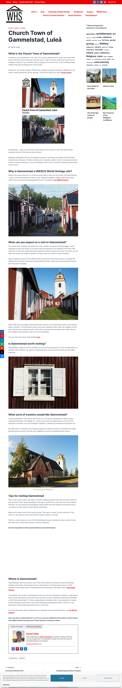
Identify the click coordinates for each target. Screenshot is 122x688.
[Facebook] (97, 2)
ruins (100, 56)
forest (99, 40)
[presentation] (93, 76)
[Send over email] (2, 344)
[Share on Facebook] (2, 332)
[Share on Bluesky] (2, 356)
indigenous (90, 47)
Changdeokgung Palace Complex (68, 669)
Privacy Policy (40, 2)
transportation (89, 62)
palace (96, 53)
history (22, 658)
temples (104, 59)
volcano (96, 65)
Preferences (108, 678)
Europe (10, 28)
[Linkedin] (101, 2)
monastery (90, 50)
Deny (85, 678)
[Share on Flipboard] (2, 348)
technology (97, 59)
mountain (99, 50)
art (114, 34)
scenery (110, 56)
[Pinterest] (104, 2)
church (88, 40)
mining (111, 47)
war (100, 65)
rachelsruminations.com (33, 644)
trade (112, 59)
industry (97, 47)
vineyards (89, 65)
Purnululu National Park (14, 669)
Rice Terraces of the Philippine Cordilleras (108, 116)
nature (89, 52)
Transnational (91, 15)
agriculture (90, 34)
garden (113, 40)
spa (92, 59)
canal (94, 37)
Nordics (16, 28)
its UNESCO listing (61, 180)
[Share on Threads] (2, 352)
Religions (91, 56)
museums (106, 50)
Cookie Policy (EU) (26, 2)
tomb (109, 59)
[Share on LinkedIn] (2, 340)
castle (99, 37)
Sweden (22, 28)
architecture (13, 658)
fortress (105, 40)
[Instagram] (94, 2)
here (38, 337)
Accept (61, 678)
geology (90, 44)
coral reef (94, 40)
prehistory (105, 53)
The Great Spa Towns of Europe (92, 115)
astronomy (88, 37)
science (88, 59)
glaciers (97, 44)
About (15, 2)
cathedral (107, 37)
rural (105, 56)
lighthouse (105, 47)
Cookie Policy (6, 684)
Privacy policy (66, 72)
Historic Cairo (108, 86)
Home (8, 2)
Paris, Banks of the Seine (93, 87)
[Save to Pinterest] (2, 336)
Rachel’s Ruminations (46, 637)
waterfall (105, 65)
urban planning (101, 62)
